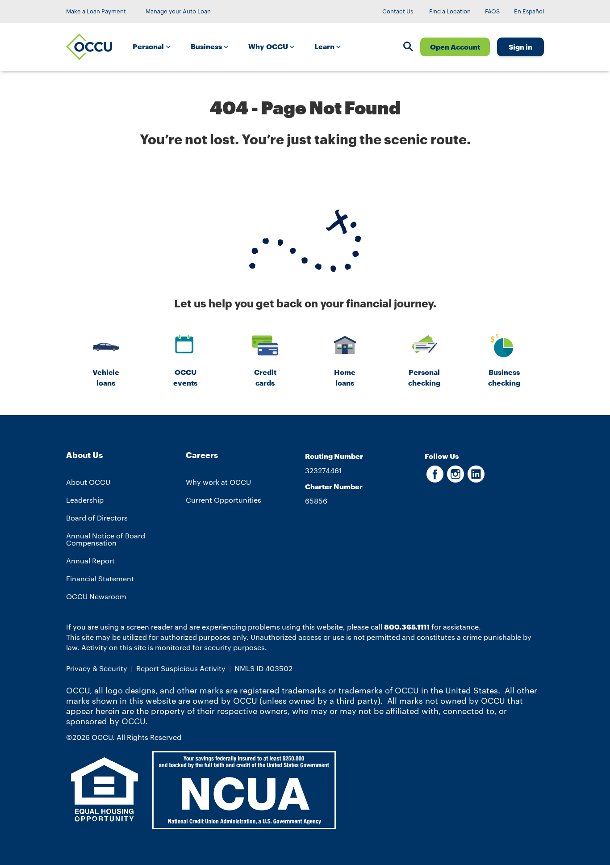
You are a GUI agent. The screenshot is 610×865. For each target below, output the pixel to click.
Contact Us (397, 11)
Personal (149, 46)
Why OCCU (268, 46)
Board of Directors (97, 517)
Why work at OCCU (218, 482)
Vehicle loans (105, 377)
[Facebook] (434, 478)
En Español (529, 11)
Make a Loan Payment (96, 11)
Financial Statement (100, 578)
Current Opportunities (223, 499)
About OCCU (88, 482)
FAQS (492, 11)
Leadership (85, 499)
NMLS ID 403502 (263, 668)
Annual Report (90, 560)
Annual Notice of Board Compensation (105, 539)
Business (207, 46)
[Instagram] (455, 478)
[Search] (408, 47)
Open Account (455, 46)
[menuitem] (154, 47)
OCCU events (185, 377)
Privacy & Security (96, 668)
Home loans (344, 377)
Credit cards (265, 377)
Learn (325, 46)
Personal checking (424, 377)
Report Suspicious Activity (181, 668)
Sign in (520, 46)
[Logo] (89, 47)
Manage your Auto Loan (178, 11)
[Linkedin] (476, 478)
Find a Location (450, 11)
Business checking (504, 377)
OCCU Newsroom (96, 596)
